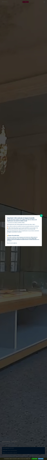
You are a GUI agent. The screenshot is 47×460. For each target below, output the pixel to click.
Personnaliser (40, 458)
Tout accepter (34, 458)
